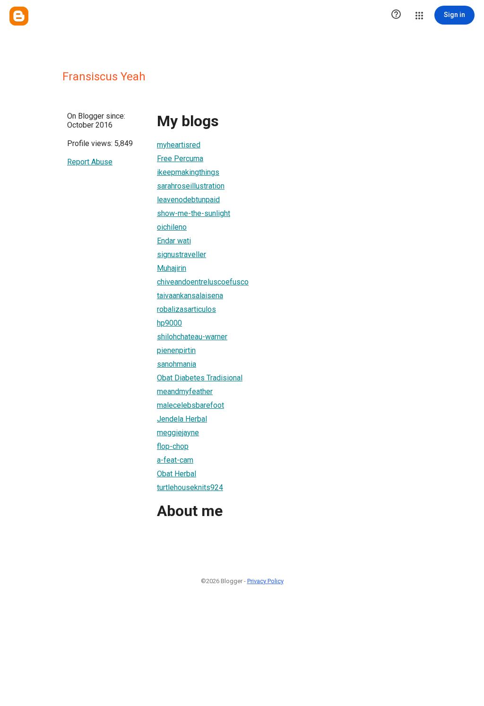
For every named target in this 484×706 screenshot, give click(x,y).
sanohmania (176, 364)
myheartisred (178, 144)
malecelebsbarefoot (190, 405)
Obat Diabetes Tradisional (199, 377)
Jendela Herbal (182, 418)
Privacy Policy (265, 581)
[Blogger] (18, 16)
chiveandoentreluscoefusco (203, 281)
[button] (396, 15)
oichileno (172, 227)
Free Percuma (180, 158)
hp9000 (169, 323)
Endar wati (174, 240)
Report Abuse (89, 161)
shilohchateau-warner (192, 336)
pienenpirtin (176, 350)
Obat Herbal (176, 473)
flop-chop (173, 446)
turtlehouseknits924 (190, 487)
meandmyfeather (185, 391)
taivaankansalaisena (190, 295)
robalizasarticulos (186, 309)
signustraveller (181, 254)
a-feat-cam (175, 460)
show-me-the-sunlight (193, 213)
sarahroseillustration (191, 185)
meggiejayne (178, 432)
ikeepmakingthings (188, 172)
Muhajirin (171, 268)
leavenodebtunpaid (188, 199)
